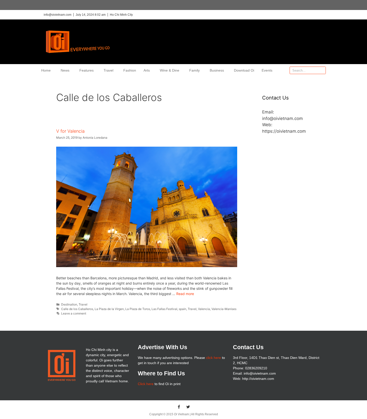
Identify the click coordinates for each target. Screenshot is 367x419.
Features (86, 70)
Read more (185, 294)
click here (213, 358)
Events (267, 70)
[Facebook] (179, 407)
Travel (108, 70)
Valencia (204, 309)
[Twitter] (188, 407)
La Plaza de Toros (137, 309)
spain (182, 309)
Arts (147, 70)
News (65, 70)
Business (217, 70)
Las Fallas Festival (164, 309)
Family (194, 70)
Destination (69, 304)
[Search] (322, 70)
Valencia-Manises (223, 309)
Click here (146, 384)
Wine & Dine (169, 70)
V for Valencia (70, 131)
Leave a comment (73, 313)
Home (46, 70)
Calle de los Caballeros (77, 309)
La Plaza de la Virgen (109, 309)
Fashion (129, 70)
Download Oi (244, 70)
